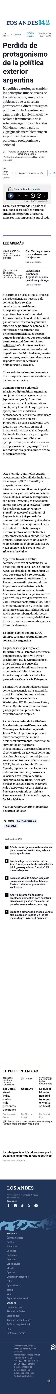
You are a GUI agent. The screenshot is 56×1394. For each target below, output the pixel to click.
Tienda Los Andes (16, 1311)
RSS (9, 1328)
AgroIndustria (13, 1285)
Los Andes (5, 34)
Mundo (10, 1268)
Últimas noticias (15, 1237)
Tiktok (22, 1205)
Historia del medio (16, 1333)
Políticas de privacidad (18, 1324)
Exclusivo (11, 826)
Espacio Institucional (17, 1298)
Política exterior (26, 821)
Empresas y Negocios (18, 1276)
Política (10, 1242)
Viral (9, 1294)
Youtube (36, 1205)
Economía (12, 1246)
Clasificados (13, 1315)
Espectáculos (13, 1263)
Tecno (10, 1289)
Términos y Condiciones (19, 1320)
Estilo (9, 1281)
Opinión (17, 34)
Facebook (8, 1205)
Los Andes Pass (15, 1307)
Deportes (11, 1259)
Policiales (12, 1255)
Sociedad (11, 1250)
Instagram (15, 1205)
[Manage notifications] (49, 1381)
